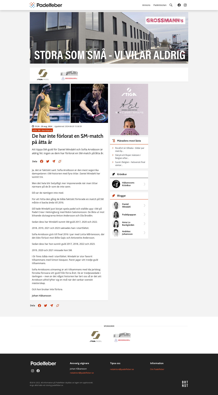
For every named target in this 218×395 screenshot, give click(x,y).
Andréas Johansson (127, 233)
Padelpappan (129, 214)
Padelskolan (159, 5)
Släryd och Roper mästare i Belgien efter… (128, 156)
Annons (146, 5)
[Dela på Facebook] (41, 161)
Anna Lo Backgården (128, 223)
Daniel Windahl (126, 205)
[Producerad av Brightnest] (185, 384)
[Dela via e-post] (54, 161)
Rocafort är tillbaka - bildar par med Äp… (129, 149)
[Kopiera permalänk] (60, 161)
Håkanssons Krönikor (128, 184)
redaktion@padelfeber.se (82, 372)
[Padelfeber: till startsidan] (46, 5)
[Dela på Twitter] (47, 161)
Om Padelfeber (157, 369)
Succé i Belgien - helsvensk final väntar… (130, 164)
